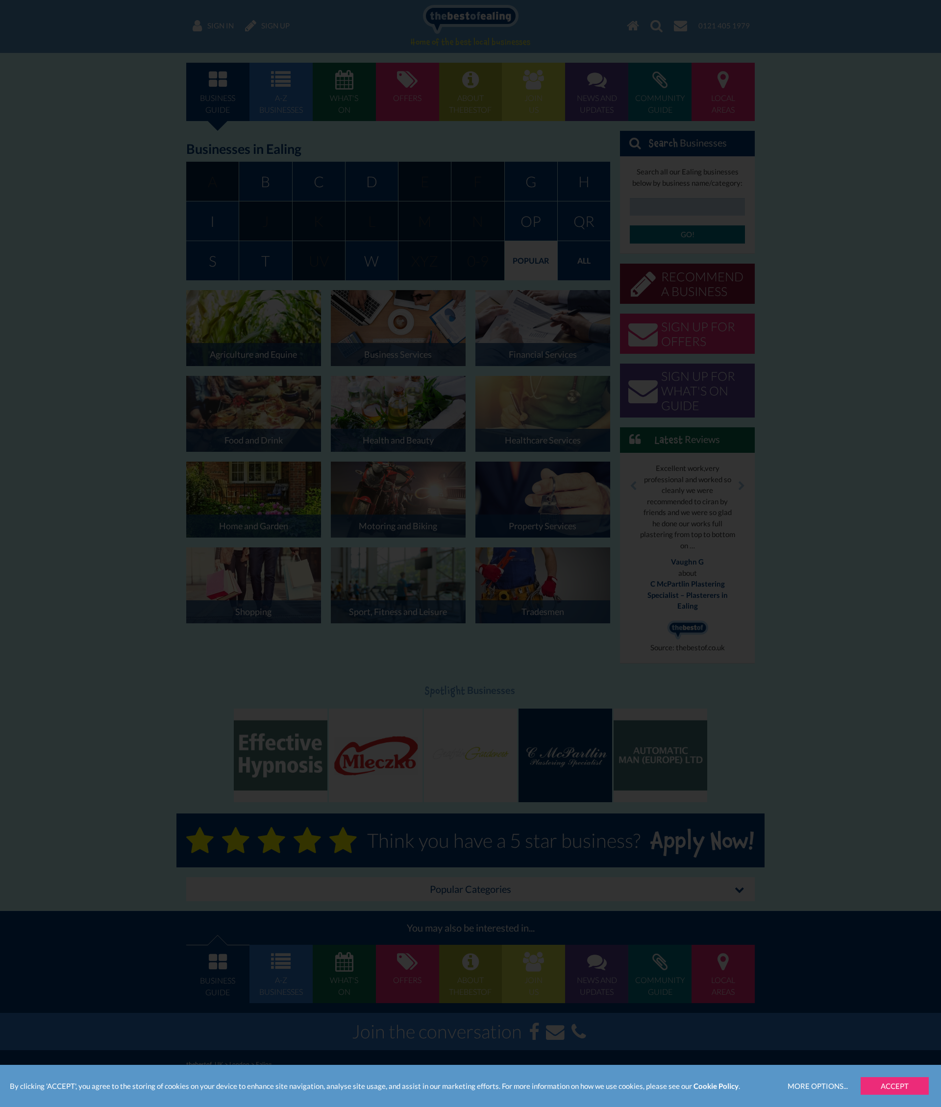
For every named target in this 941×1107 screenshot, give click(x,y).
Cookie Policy (716, 1086)
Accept (895, 1086)
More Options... (818, 1086)
